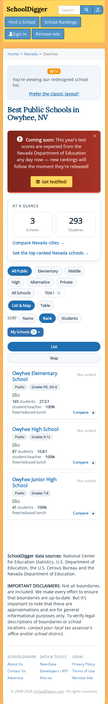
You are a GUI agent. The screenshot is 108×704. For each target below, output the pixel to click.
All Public (20, 271)
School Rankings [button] (60, 22)
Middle (74, 271)
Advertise (15, 677)
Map (54, 358)
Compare (80, 412)
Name (27, 318)
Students (70, 318)
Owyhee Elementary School (34, 376)
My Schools (23, 331)
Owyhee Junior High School (34, 482)
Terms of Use (83, 670)
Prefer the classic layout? (54, 94)
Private (66, 282)
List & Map (21, 305)
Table (45, 305)
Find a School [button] (22, 22)
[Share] (97, 9)
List (54, 346)
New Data (48, 664)
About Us (15, 664)
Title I (52, 292)
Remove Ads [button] (48, 34)
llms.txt (46, 677)
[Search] (86, 9)
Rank (47, 318)
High (16, 282)
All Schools (21, 292)
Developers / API (54, 670)
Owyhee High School (35, 429)
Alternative (40, 282)
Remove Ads (82, 677)
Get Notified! (54, 182)
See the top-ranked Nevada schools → (51, 253)
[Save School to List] (93, 412)
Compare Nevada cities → (38, 243)
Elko (16, 394)
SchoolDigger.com (49, 691)
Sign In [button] (20, 34)
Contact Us (17, 670)
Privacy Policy (83, 664)
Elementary (48, 271)
